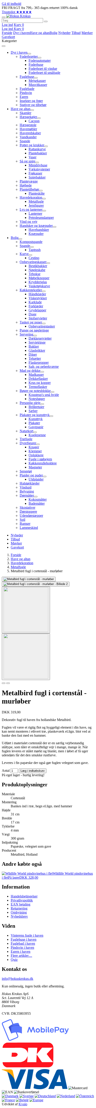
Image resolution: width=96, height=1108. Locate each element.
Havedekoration (22, 563)
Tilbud (76, 33)
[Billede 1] (3, 683)
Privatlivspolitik (22, 900)
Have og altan (40, 33)
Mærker (87, 33)
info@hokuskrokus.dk (17, 978)
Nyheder (64, 33)
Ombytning (19, 912)
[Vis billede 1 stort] (29, 579)
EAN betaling (20, 904)
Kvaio (23, 1104)
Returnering (19, 908)
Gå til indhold (11, 4)
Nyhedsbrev (19, 916)
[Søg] (46, 21)
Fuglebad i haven (23, 943)
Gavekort (8, 37)
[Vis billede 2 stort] (35, 584)
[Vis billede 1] (26, 610)
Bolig (53, 33)
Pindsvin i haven (22, 947)
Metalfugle (18, 567)
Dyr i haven (21, 33)
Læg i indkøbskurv (33, 770)
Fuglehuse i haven (23, 939)
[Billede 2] (8, 683)
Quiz (14, 959)
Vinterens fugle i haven (27, 935)
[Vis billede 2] (26, 656)
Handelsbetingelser (24, 896)
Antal (6, 770)
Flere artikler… (21, 955)
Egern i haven (20, 951)
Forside (7, 33)
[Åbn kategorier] (3, 17)
